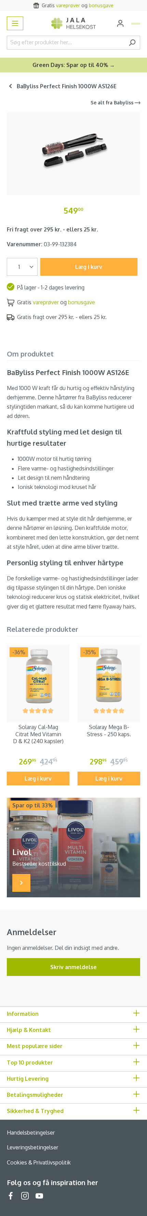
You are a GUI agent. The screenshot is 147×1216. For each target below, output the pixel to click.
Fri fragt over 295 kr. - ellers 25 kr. (52, 229)
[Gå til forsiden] (73, 23)
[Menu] (15, 23)
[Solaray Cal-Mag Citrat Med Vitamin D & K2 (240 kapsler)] (38, 676)
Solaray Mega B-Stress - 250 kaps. (109, 731)
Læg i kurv (88, 266)
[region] (73, 151)
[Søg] (132, 42)
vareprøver (68, 5)
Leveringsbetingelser (32, 1147)
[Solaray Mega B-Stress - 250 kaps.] (108, 676)
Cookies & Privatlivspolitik (39, 1162)
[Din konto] (120, 23)
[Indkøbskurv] (135, 24)
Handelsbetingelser (31, 1132)
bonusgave (101, 5)
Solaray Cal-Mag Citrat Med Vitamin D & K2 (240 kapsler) (38, 734)
